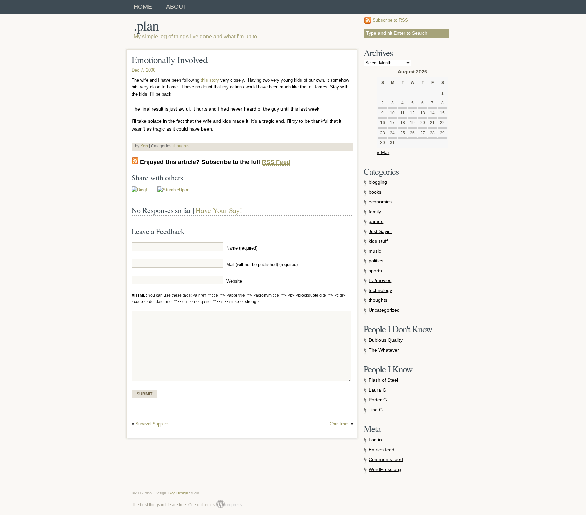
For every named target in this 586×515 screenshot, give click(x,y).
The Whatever (384, 350)
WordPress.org (385, 469)
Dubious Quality (386, 340)
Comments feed (386, 459)
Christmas (340, 424)
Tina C (376, 409)
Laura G (377, 390)
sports (375, 270)
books (375, 192)
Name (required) (241, 248)
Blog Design (178, 493)
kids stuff (378, 241)
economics (380, 201)
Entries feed (381, 449)
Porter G (378, 399)
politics (376, 260)
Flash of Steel (383, 380)
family (375, 211)
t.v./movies (380, 280)
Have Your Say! (219, 210)
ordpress (229, 504)
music (375, 251)
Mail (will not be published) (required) (262, 264)
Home (143, 6)
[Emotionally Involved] (139, 189)
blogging (378, 182)
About (176, 6)
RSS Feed (276, 162)
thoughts (181, 146)
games (376, 221)
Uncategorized (384, 310)
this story (210, 80)
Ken (144, 146)
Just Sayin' (380, 231)
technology (380, 290)
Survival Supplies (152, 424)
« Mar (383, 152)
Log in (375, 439)
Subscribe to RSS (390, 20)
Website (234, 281)
